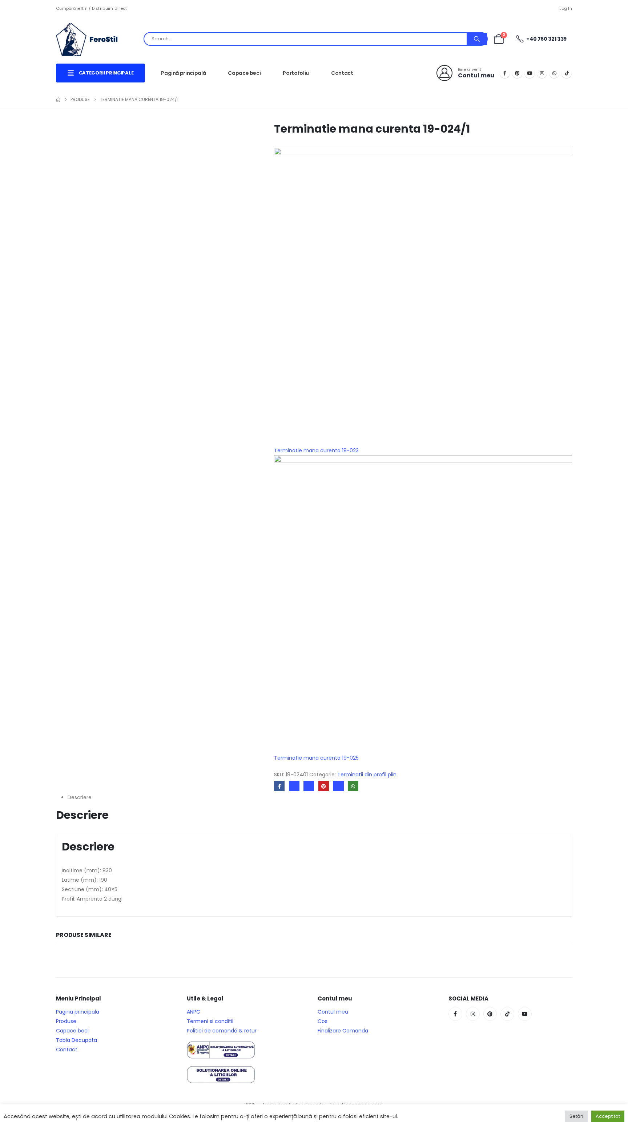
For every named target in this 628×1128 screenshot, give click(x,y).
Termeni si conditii (210, 1021)
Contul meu (333, 1011)
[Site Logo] (92, 39)
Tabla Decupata (76, 1040)
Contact (342, 73)
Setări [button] (576, 1116)
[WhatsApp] (554, 73)
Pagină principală (183, 73)
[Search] (477, 39)
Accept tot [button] (608, 1116)
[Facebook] (505, 73)
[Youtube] (529, 73)
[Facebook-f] (455, 1014)
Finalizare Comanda (343, 1030)
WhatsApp (353, 786)
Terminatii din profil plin (366, 774)
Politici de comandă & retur (222, 1030)
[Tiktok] (566, 73)
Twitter (294, 786)
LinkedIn (308, 786)
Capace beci (244, 73)
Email (338, 786)
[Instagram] (542, 73)
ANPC (193, 1011)
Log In (565, 8)
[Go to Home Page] (58, 99)
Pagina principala (77, 1011)
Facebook (279, 786)
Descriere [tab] (80, 797)
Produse (66, 1021)
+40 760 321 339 (546, 39)
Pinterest (323, 786)
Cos (322, 1021)
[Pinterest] (517, 73)
